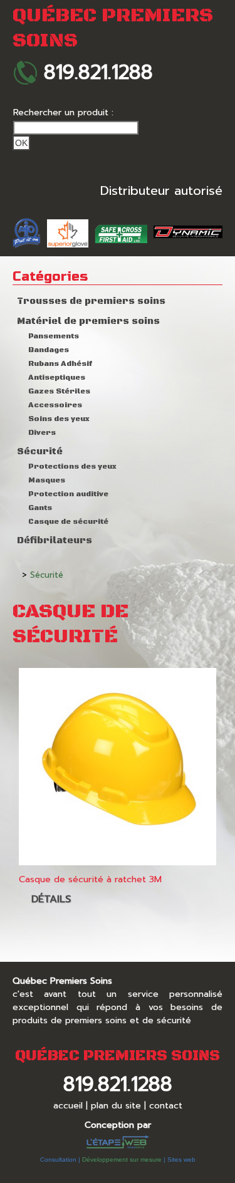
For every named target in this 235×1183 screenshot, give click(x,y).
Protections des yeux (72, 466)
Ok (21, 143)
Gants (40, 508)
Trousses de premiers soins (91, 301)
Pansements (53, 336)
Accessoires (55, 405)
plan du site (116, 1105)
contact (165, 1105)
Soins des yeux (59, 419)
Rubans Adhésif (60, 363)
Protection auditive (68, 494)
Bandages (48, 350)
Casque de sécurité (68, 521)
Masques (46, 480)
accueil (68, 1105)
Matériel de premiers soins (88, 321)
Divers (42, 432)
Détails (51, 899)
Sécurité (40, 451)
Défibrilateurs (54, 540)
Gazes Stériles (59, 391)
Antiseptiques (56, 377)
